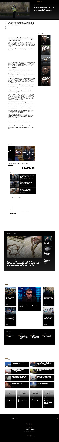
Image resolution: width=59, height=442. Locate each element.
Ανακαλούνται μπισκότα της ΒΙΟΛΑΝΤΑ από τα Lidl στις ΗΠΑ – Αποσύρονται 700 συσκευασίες (46, 58)
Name (10, 206)
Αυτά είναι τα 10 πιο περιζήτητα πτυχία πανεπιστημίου (10, 298)
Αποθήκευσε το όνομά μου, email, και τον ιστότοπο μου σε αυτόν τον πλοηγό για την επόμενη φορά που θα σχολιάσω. (20, 211)
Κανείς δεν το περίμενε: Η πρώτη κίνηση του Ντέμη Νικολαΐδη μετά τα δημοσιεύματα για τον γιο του (46, 69)
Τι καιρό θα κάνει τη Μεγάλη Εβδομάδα (42, 383)
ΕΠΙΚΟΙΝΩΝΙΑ (31, 431)
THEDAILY (19, 163)
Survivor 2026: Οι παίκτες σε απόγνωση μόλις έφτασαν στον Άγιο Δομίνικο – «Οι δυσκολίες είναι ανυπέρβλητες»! (47, 261)
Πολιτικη (35, 1)
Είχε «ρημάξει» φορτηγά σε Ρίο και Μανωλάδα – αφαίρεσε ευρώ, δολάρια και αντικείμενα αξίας (10, 318)
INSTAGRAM (10, 165)
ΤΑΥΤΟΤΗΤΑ (24, 431)
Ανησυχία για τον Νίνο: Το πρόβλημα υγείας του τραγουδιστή (28, 305)
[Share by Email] (5, 28)
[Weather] (41, 1)
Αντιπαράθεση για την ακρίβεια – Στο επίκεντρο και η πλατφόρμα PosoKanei (36, 399)
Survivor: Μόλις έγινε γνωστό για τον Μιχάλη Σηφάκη (11, 336)
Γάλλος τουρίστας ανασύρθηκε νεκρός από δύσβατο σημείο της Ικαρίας (44, 370)
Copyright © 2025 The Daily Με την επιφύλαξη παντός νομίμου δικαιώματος (29, 436)
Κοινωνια (25, 1)
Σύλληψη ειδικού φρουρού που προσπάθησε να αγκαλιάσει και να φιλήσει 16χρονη (26, 183)
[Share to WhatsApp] (5, 26)
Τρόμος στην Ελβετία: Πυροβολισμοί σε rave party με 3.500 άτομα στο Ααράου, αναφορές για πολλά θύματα (27, 176)
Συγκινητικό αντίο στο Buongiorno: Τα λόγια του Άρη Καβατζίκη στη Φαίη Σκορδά (22, 400)
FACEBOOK (25, 163)
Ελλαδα (20, 1)
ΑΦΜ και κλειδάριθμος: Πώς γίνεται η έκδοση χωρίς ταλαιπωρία (48, 318)
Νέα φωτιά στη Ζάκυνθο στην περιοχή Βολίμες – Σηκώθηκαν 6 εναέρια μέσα (18, 363)
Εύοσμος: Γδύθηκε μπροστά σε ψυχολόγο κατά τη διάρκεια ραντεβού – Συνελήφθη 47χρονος (26, 190)
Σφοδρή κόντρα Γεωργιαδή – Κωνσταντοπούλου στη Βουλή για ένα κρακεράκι (48, 336)
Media (30, 1)
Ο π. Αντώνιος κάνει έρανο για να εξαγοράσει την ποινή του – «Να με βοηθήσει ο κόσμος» (48, 298)
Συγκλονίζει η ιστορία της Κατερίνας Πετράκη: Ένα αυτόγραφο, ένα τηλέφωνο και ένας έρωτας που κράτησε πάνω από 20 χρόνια (46, 79)
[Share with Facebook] (5, 23)
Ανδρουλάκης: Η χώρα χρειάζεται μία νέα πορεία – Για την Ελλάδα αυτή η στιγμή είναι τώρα (10, 400)
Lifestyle (28, 1)
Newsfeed (39, 1)
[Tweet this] (5, 24)
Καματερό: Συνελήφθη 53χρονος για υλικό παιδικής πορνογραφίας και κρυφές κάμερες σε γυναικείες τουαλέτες (19, 377)
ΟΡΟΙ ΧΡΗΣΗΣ (34, 431)
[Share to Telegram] (5, 27)
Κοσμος (22, 1)
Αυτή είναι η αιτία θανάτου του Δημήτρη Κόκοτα (45, 37)
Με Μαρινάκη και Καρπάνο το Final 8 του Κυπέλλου (47, 243)
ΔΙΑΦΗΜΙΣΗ (27, 431)
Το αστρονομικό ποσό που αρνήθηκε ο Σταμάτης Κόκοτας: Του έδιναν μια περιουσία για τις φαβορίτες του (46, 48)
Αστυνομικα (32, 1)
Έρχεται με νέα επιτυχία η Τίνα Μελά (17, 383)
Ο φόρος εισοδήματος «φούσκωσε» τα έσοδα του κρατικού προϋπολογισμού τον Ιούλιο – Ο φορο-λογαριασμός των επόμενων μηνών (44, 377)
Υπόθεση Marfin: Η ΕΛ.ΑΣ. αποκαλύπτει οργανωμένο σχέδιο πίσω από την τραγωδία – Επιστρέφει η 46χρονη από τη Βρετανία (47, 254)
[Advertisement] (21, 31)
